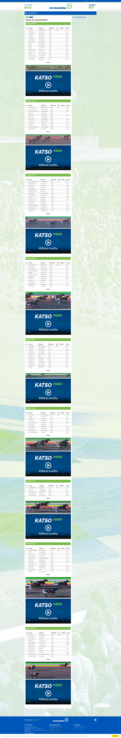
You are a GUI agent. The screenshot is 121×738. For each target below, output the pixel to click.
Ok (115, 736)
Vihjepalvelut (32, 13)
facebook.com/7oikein (53, 728)
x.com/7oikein (52, 731)
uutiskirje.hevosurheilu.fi (78, 728)
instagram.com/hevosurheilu (55, 729)
